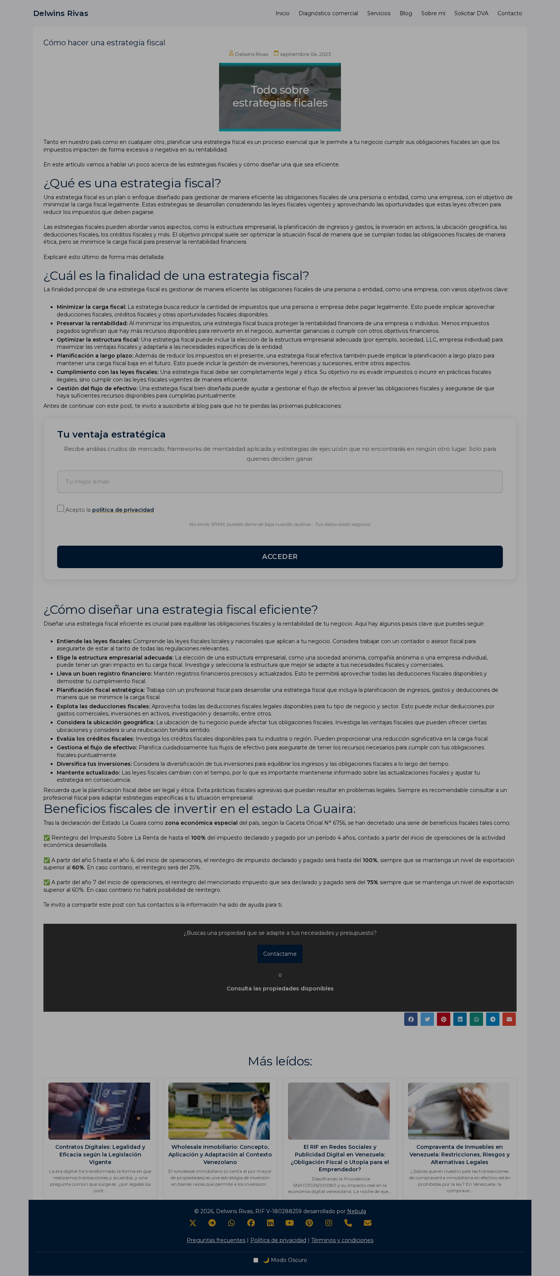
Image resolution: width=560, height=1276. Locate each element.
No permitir (260, 290)
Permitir (304, 290)
